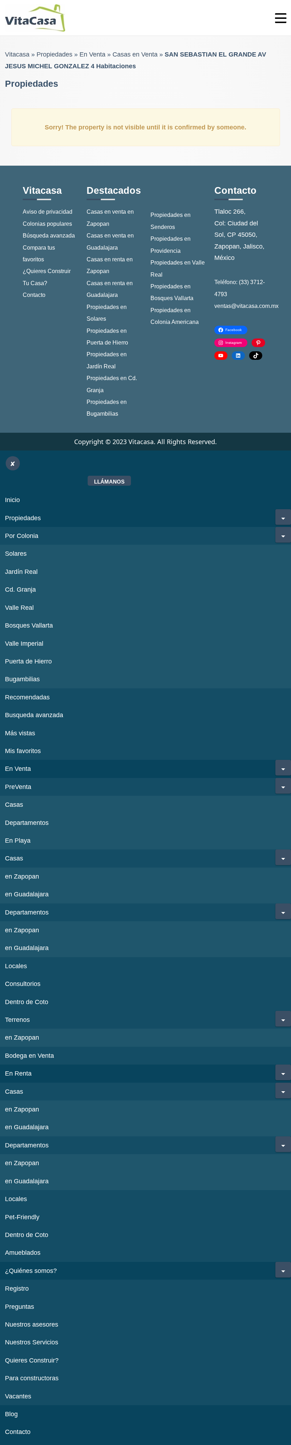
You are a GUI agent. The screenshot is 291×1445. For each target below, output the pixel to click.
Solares (16, 553)
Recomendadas (27, 697)
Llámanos (109, 482)
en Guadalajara (27, 894)
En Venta (92, 54)
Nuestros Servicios (31, 1342)
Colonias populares (47, 224)
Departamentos (27, 822)
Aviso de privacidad (47, 212)
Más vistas (20, 733)
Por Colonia (21, 535)
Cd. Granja (20, 589)
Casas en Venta (135, 54)
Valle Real (19, 607)
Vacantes (18, 1396)
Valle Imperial (24, 643)
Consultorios (22, 983)
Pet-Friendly (22, 1217)
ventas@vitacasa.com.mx (246, 306)
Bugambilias (22, 679)
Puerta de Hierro (28, 661)
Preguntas (19, 1306)
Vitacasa (17, 54)
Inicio (12, 499)
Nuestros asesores (31, 1324)
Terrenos (17, 1019)
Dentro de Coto (26, 1002)
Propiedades (54, 54)
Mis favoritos (23, 751)
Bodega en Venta (29, 1055)
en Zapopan (22, 876)
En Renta (18, 1073)
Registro (17, 1288)
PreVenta (18, 786)
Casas (14, 804)
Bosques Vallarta (29, 625)
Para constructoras (32, 1378)
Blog (11, 1414)
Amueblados (22, 1252)
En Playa (18, 840)
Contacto (34, 295)
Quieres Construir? (32, 1360)
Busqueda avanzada (34, 715)
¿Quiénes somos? (31, 1270)
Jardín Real (21, 571)
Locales (16, 966)
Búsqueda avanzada (49, 236)
